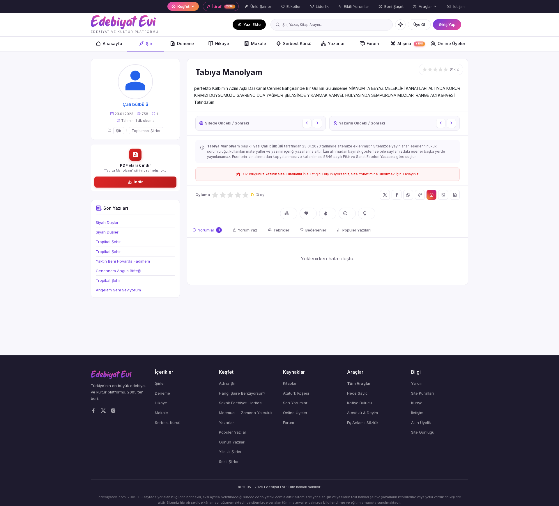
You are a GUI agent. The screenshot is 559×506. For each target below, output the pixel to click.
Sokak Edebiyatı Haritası (240, 402)
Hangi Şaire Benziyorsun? (242, 393)
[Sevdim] (308, 213)
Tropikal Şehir (108, 241)
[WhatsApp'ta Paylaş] (408, 195)
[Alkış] (288, 213)
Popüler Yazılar (232, 432)
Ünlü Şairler (260, 6)
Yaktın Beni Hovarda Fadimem (123, 261)
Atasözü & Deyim (362, 412)
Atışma (410, 43)
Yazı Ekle (252, 24)
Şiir (149, 43)
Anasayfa (112, 43)
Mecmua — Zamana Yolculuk (246, 412)
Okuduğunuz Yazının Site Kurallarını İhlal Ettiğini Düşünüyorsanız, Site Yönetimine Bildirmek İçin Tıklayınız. (331, 174)
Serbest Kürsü (297, 43)
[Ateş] (327, 213)
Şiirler (160, 383)
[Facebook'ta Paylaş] (396, 195)
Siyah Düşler (107, 222)
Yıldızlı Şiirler (230, 451)
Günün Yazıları (232, 442)
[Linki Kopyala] (420, 195)
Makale (258, 43)
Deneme (185, 43)
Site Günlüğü (422, 432)
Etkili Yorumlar (356, 6)
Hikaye (222, 43)
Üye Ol (419, 24)
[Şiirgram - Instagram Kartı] (431, 195)
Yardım (417, 383)
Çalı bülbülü (135, 104)
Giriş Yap (447, 24)
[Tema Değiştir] (400, 24)
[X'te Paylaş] (385, 195)
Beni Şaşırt (394, 6)
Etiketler (293, 6)
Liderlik (322, 6)
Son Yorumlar (295, 402)
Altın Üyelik (421, 422)
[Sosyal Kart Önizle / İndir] (443, 195)
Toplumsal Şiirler (146, 131)
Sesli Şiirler (229, 461)
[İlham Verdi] (366, 213)
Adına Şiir (227, 383)
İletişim (458, 6)
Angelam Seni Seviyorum (118, 290)
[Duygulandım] (347, 213)
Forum (373, 43)
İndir (138, 181)
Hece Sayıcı (358, 393)
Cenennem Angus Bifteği (118, 270)
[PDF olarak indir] (455, 195)
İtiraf (222, 6)
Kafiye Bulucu (359, 402)
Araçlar (425, 6)
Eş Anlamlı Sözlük (362, 422)
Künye (416, 402)
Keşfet (183, 6)
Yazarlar (336, 43)
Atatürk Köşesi (296, 393)
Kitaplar (290, 383)
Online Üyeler (451, 43)
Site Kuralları (422, 393)
